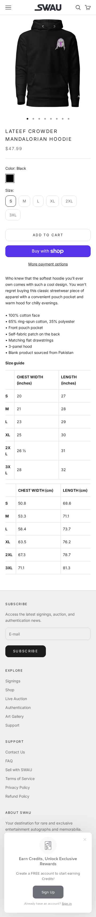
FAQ (9, 761)
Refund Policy (17, 796)
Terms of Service (20, 778)
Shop (9, 689)
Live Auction (16, 698)
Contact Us (15, 752)
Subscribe (25, 651)
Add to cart (48, 235)
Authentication (18, 707)
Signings (12, 681)
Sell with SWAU (18, 769)
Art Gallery (14, 716)
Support (12, 725)
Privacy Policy (17, 787)
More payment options (48, 264)
